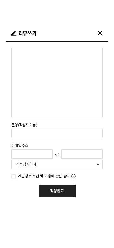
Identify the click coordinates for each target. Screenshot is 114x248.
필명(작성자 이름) (24, 125)
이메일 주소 (19, 145)
